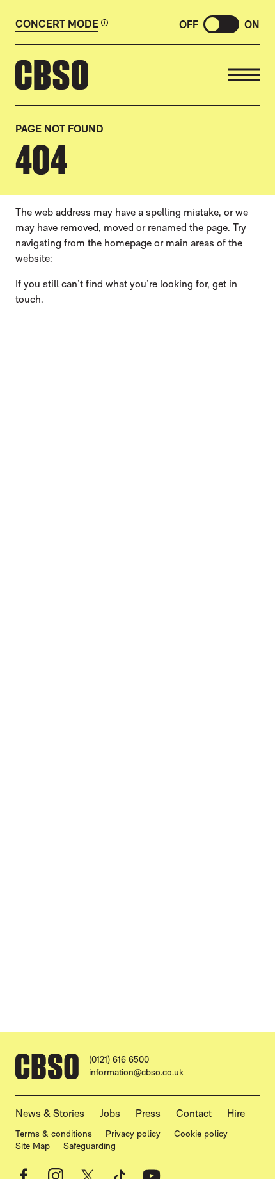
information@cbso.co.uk (136, 1072)
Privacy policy (133, 1133)
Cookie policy (201, 1133)
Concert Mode (56, 24)
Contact (194, 1113)
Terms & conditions (53, 1133)
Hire (236, 1113)
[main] (137, 548)
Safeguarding (89, 1146)
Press (148, 1113)
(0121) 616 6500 (119, 1059)
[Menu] (244, 74)
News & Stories (49, 1113)
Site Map (32, 1146)
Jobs (110, 1113)
